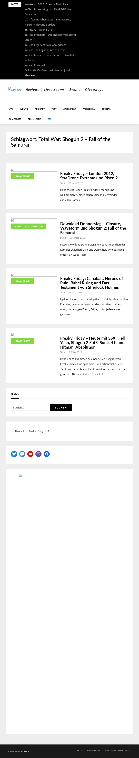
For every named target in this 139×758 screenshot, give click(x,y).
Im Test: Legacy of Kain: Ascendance (45, 44)
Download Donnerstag (28, 226)
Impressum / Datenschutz (118, 751)
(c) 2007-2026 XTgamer (18, 751)
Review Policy (93, 751)
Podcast (40, 108)
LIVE (10, 108)
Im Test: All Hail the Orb (38, 29)
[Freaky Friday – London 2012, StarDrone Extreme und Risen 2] (34, 177)
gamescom (14, 119)
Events (24, 108)
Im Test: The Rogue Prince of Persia (45, 50)
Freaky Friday (22, 176)
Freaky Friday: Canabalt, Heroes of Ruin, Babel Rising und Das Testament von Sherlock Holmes (91, 283)
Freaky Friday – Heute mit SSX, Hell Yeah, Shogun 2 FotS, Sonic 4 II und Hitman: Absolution (92, 342)
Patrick (63, 238)
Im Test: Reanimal (35, 65)
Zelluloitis (34, 119)
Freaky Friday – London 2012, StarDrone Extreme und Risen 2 (89, 176)
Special (106, 108)
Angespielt (69, 108)
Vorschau (89, 108)
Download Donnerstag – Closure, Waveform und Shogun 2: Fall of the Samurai (93, 228)
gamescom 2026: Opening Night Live (46, 4)
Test (54, 108)
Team (62, 183)
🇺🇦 (49, 119)
